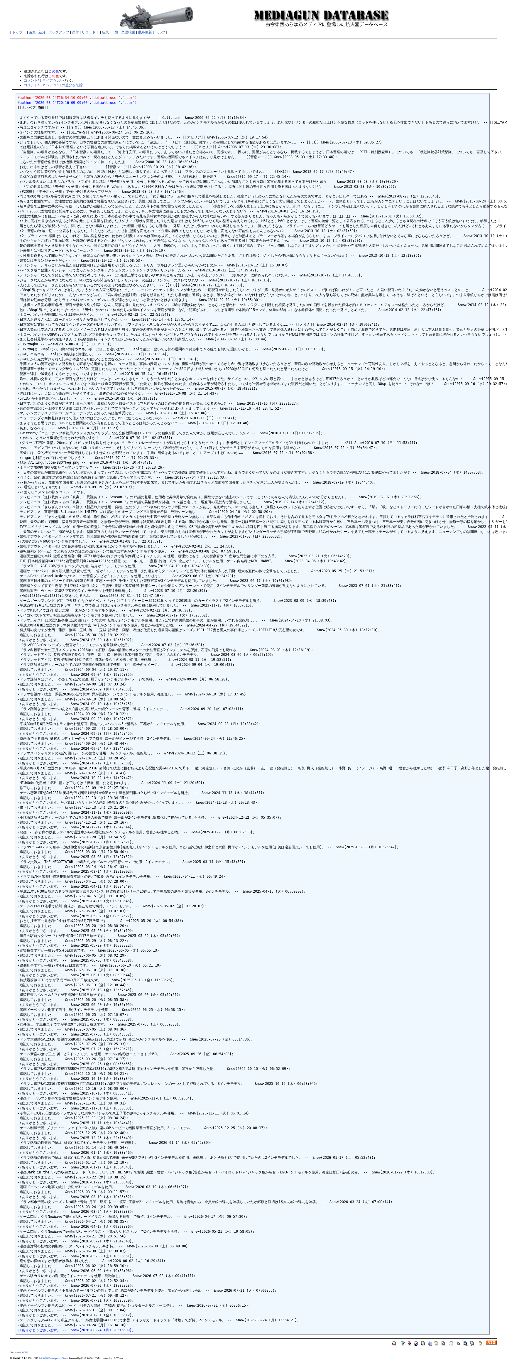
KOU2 (25, 1352)
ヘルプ (160, 32)
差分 (41, 32)
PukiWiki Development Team (53, 1358)
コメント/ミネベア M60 (42, 80)
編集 (32, 32)
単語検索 (128, 32)
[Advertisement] (253, 53)
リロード (89, 32)
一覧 (115, 32)
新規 (105, 32)
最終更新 (145, 32)
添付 (75, 32)
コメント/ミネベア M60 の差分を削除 (53, 85)
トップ (17, 32)
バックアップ (58, 32)
